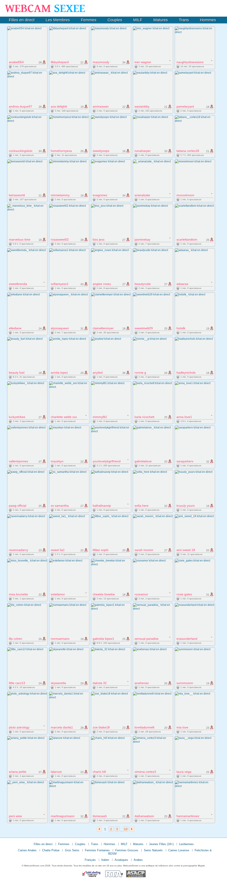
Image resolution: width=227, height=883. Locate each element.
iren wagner (143, 62)
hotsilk (180, 328)
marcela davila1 (62, 727)
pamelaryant (185, 106)
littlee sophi (100, 550)
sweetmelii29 (144, 328)
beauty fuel (16, 372)
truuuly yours (185, 505)
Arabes (138, 859)
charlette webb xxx (64, 417)
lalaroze (56, 771)
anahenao (142, 683)
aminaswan (101, 106)
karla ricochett (144, 417)
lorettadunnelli (144, 727)
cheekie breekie (104, 594)
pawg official (17, 505)
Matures (160, 20)
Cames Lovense (178, 850)
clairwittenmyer (103, 328)
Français (90, 859)
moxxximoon (185, 195)
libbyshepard (60, 62)
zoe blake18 (101, 727)
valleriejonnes (18, 461)
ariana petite (17, 771)
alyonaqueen (60, 328)
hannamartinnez (187, 816)
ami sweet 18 (185, 550)
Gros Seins (72, 850)
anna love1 (184, 417)
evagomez (100, 195)
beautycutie (143, 284)
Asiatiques (121, 859)
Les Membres (58, 20)
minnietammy (60, 195)
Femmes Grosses (126, 850)
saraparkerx (184, 461)
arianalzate (142, 195)
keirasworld (17, 195)
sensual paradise (147, 638)
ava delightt (59, 106)
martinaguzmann (62, 816)
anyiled (98, 372)
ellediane (15, 328)
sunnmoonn (184, 683)
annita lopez (59, 372)
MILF (137, 20)
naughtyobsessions (190, 62)
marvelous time (19, 239)
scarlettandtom (186, 239)
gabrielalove (143, 461)
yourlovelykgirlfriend (106, 461)
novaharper (143, 151)
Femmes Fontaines (97, 850)
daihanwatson (144, 816)
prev (99, 829)
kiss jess (98, 239)
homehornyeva (61, 151)
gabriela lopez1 (103, 638)
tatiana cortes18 (187, 151)
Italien (105, 859)
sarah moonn (144, 550)
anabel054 (16, 62)
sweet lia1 (58, 550)
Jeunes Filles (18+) (161, 844)
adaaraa (182, 284)
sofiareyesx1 (59, 284)
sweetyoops (101, 151)
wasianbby (142, 106)
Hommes (208, 20)
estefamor (58, 594)
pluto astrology (19, 727)
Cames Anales (27, 850)
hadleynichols (186, 372)
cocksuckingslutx (20, 151)
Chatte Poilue (50, 850)
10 (125, 829)
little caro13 (17, 683)
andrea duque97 (20, 106)
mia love (182, 727)
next (131, 829)
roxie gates (184, 594)
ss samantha (60, 505)
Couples (115, 20)
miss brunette (18, 594)
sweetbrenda (18, 284)
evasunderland (186, 638)
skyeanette (58, 683)
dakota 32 (100, 683)
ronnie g (140, 372)
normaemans (60, 638)
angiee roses (102, 284)
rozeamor (141, 594)
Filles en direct (22, 20)
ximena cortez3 (145, 771)
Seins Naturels (153, 850)
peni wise (15, 816)
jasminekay (142, 239)
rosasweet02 (60, 239)
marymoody (101, 62)
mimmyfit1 (100, 417)
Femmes (88, 20)
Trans (184, 20)
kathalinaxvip (102, 505)
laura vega (183, 771)
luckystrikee (17, 417)
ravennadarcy (18, 550)
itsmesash (100, 816)
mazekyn (57, 461)
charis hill (99, 771)
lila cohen (15, 638)
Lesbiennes (186, 844)
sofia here (142, 505)
